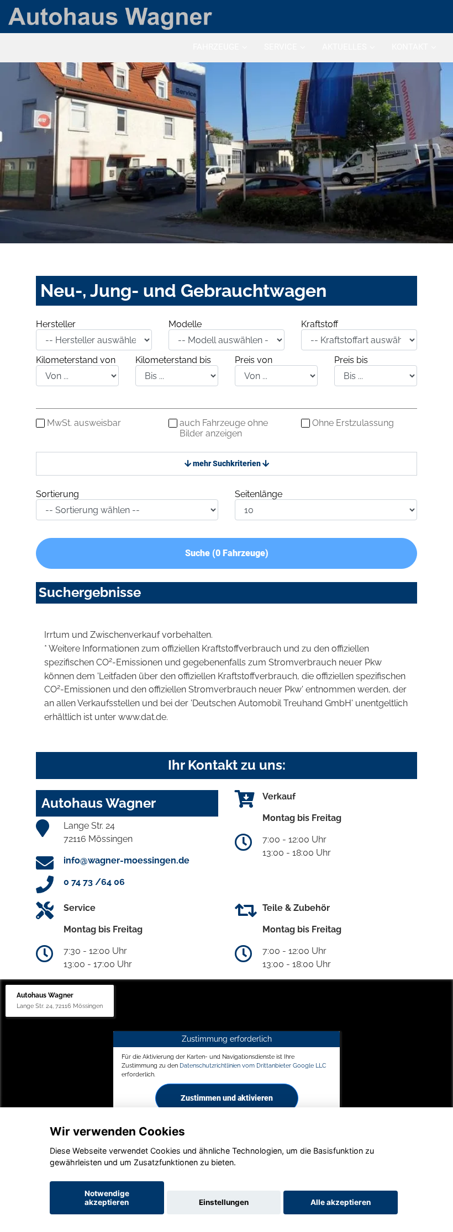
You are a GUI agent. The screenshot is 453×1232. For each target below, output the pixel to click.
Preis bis (351, 360)
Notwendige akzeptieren (107, 1198)
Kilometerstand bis (173, 360)
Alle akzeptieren (340, 1202)
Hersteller (56, 324)
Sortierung (57, 494)
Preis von (253, 360)
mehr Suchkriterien (226, 463)
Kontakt (410, 47)
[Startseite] (110, 18)
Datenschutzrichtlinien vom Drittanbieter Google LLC (253, 1065)
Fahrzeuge (216, 47)
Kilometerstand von (75, 360)
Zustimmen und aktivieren (227, 1097)
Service (280, 47)
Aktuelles (344, 47)
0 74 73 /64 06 (94, 882)
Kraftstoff (319, 324)
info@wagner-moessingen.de (126, 860)
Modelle (185, 324)
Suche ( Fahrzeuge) (226, 553)
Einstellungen (224, 1202)
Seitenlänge (258, 494)
